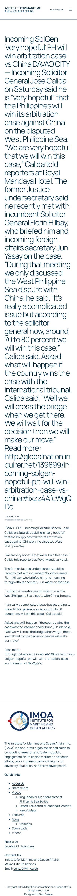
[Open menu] (70, 9)
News (15, 819)
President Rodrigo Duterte (18, 519)
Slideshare (26, 846)
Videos (16, 792)
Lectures (18, 815)
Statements (20, 788)
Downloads (19, 828)
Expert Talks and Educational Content (45, 806)
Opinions (25, 824)
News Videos (28, 810)
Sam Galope (46, 894)
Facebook (11, 846)
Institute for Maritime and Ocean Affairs (22, 9)
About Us (18, 783)
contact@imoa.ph (25, 868)
